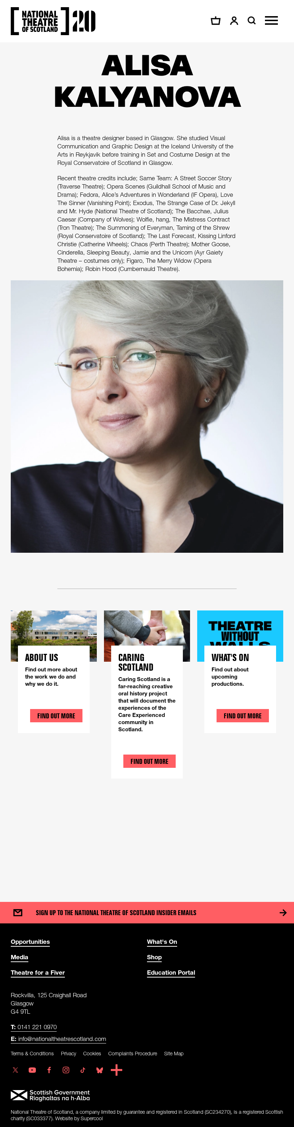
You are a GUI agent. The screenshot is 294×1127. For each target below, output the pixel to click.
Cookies (92, 1053)
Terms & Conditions (32, 1053)
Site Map (174, 1053)
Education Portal (171, 972)
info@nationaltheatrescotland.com (58, 1038)
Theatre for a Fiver (38, 972)
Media (19, 957)
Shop (154, 957)
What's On (162, 941)
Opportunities (30, 941)
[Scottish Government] (147, 1096)
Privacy (68, 1053)
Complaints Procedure (132, 1053)
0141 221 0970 (34, 1027)
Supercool (92, 1118)
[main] (147, 465)
